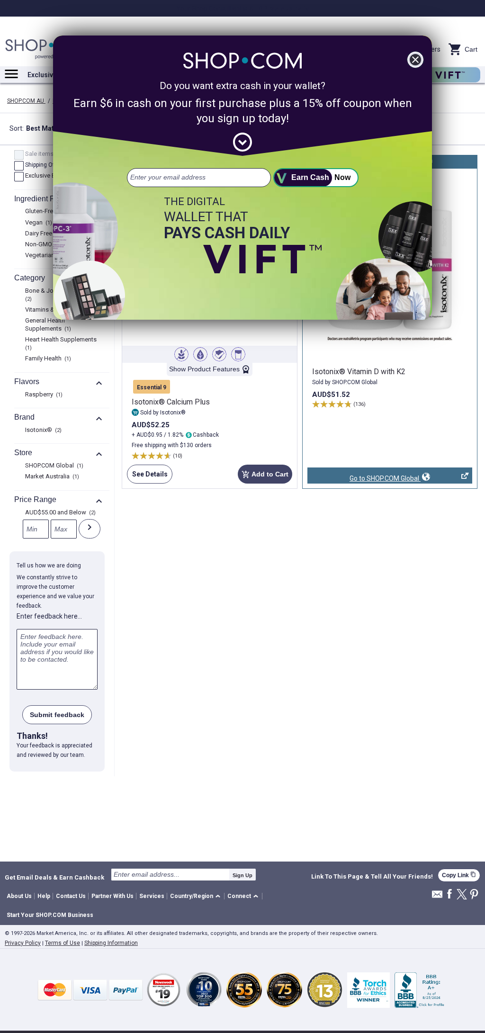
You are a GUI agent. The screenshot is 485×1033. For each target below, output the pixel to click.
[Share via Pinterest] (474, 895)
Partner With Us (112, 896)
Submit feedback (57, 715)
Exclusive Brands (52, 176)
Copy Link (459, 875)
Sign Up (242, 875)
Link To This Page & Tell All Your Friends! (372, 876)
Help (43, 896)
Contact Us (71, 896)
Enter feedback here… (49, 616)
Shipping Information (111, 943)
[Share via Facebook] (449, 894)
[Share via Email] (437, 896)
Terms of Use (62, 943)
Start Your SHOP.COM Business (50, 915)
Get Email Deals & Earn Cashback (54, 877)
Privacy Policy (23, 943)
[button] (197, 896)
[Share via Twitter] (462, 895)
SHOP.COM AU (26, 101)
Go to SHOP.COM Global (364, 479)
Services (151, 896)
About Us (19, 896)
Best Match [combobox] (50, 129)
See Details (147, 477)
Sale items (43, 154)
